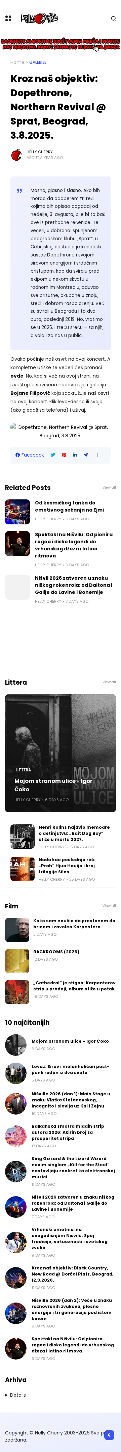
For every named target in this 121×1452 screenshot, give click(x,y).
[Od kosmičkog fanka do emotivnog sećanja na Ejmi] (17, 511)
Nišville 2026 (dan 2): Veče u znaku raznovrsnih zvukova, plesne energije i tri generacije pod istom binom (72, 1309)
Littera (23, 770)
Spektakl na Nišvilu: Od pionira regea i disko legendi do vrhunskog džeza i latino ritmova (74, 545)
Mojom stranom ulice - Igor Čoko (53, 785)
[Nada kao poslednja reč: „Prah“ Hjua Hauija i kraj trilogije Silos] (22, 869)
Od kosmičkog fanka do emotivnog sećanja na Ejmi (69, 506)
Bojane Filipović (30, 393)
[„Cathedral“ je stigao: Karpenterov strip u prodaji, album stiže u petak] (17, 992)
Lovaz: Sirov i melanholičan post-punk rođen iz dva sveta (71, 1069)
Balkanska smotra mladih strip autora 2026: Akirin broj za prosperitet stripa (68, 1132)
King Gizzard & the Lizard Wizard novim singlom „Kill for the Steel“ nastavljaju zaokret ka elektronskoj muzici (73, 1168)
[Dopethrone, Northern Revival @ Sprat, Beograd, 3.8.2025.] (60, 435)
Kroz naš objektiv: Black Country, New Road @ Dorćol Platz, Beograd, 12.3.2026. (73, 1274)
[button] (97, 455)
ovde (17, 376)
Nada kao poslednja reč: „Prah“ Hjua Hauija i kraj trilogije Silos (67, 866)
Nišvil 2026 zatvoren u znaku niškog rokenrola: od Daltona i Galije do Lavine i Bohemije (73, 585)
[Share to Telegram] (86, 455)
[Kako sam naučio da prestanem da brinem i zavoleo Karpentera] (17, 930)
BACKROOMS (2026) (56, 952)
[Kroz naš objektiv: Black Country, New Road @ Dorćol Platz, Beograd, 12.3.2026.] (16, 1278)
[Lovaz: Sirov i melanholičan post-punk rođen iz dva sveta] (16, 1073)
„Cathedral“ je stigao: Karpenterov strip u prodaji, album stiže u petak (74, 986)
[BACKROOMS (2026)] (17, 961)
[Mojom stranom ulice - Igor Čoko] (60, 753)
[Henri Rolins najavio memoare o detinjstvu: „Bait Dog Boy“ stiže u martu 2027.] (22, 836)
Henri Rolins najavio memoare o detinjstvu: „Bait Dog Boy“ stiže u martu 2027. (74, 833)
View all (109, 487)
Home (17, 62)
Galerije (37, 62)
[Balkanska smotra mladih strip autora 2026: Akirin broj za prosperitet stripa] (16, 1136)
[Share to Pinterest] (64, 455)
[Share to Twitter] (53, 455)
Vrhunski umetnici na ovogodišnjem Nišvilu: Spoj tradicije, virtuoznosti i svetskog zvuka (70, 1239)
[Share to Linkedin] (75, 455)
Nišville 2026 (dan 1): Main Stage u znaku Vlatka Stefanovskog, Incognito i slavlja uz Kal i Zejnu (71, 1100)
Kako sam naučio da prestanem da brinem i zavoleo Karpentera (74, 924)
